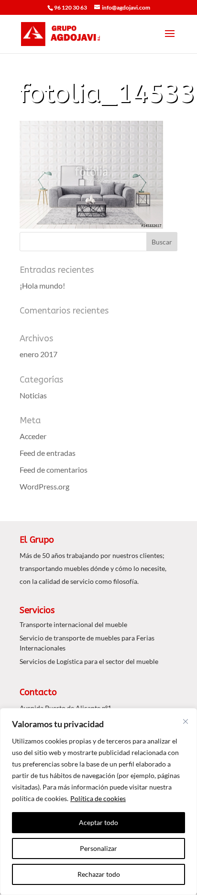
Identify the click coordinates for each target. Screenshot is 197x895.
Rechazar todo (98, 874)
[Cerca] (185, 721)
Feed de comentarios (54, 469)
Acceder (33, 436)
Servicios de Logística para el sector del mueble (89, 661)
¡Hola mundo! (42, 285)
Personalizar (98, 848)
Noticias (33, 395)
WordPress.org (44, 486)
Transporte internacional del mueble (73, 624)
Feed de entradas (48, 452)
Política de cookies (98, 798)
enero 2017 (38, 354)
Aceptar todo (98, 822)
